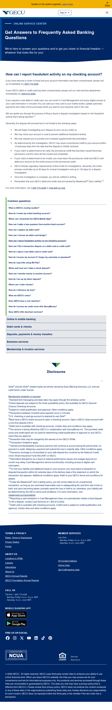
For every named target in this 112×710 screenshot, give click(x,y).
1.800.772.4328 (30, 83)
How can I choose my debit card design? (28, 235)
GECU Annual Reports (16, 575)
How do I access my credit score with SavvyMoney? (33, 306)
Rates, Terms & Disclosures (18, 537)
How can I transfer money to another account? (30, 273)
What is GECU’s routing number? (24, 207)
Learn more (67, 4)
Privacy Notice (12, 542)
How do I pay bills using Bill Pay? (24, 262)
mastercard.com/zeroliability (21, 495)
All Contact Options (67, 560)
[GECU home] (14, 13)
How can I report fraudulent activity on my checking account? (37, 240)
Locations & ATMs (14, 558)
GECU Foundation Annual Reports (22, 580)
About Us (9, 571)
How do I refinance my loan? (22, 290)
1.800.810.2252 (28, 93)
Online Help (64, 565)
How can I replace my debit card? (24, 229)
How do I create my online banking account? (29, 213)
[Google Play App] (16, 623)
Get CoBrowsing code (68, 569)
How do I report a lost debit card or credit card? (31, 251)
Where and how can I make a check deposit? (29, 268)
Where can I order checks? (21, 284)
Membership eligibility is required (24, 396)
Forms (8, 546)
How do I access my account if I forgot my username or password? (40, 257)
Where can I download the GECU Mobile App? (30, 218)
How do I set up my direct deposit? (25, 279)
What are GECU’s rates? (20, 295)
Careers (9, 562)
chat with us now (57, 187)
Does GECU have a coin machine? (24, 300)
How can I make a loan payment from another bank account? (37, 224)
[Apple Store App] (16, 614)
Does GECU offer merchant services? (26, 311)
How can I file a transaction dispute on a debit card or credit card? (39, 246)
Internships (10, 567)
